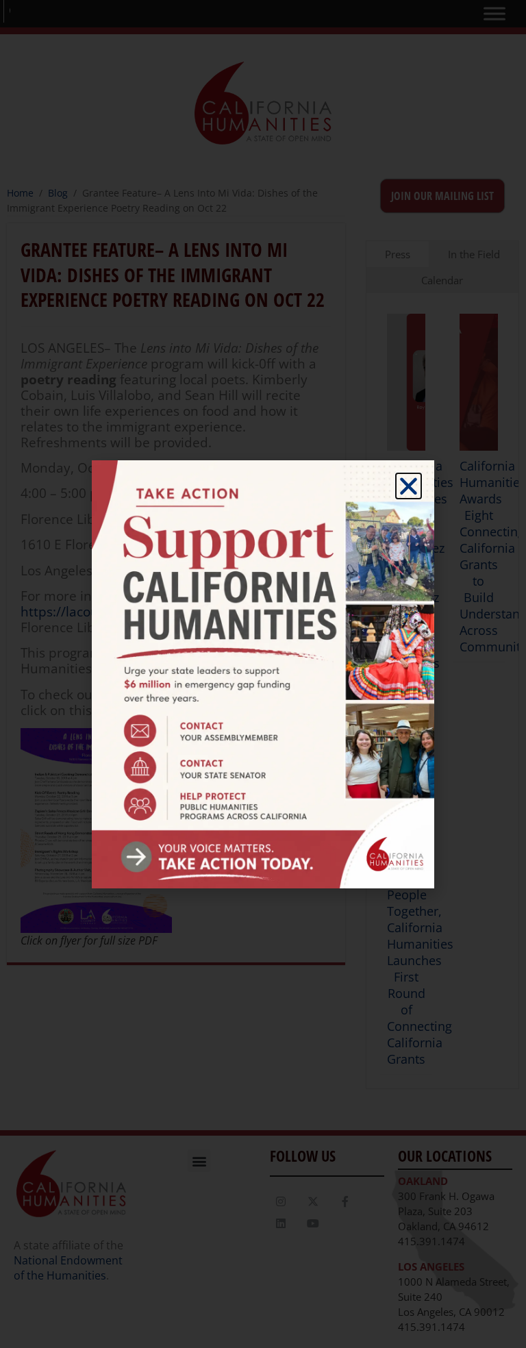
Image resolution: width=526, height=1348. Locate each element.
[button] (409, 486)
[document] (263, 674)
